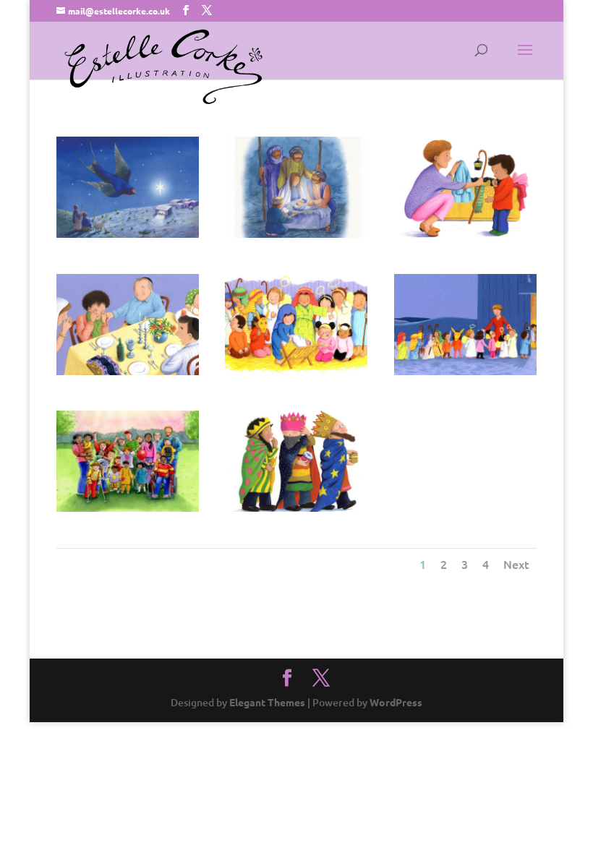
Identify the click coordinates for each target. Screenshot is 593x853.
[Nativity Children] (465, 371)
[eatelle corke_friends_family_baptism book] (127, 508)
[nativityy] (296, 234)
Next (516, 564)
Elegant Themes (267, 701)
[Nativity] (296, 371)
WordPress (396, 701)
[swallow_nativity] (127, 234)
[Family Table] (127, 371)
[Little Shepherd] (465, 234)
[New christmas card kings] (296, 508)
